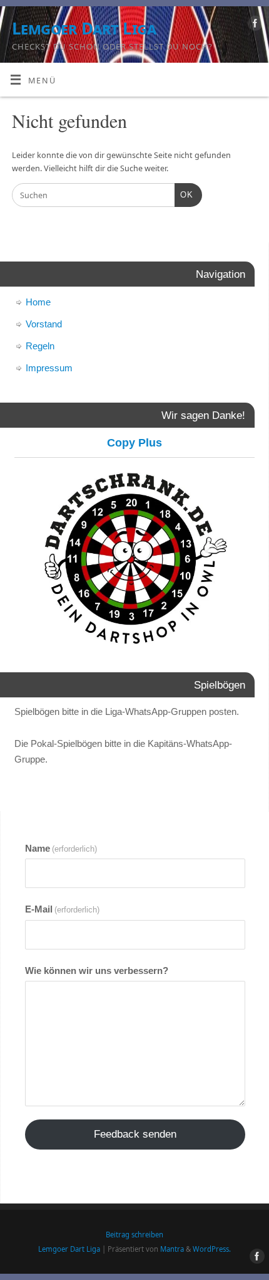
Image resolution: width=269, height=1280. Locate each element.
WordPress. (212, 1249)
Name (61, 848)
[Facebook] (254, 25)
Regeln (40, 346)
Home (38, 302)
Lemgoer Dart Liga (84, 28)
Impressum (49, 367)
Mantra (172, 1249)
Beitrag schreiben (134, 1234)
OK (184, 194)
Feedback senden (135, 1134)
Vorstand (44, 324)
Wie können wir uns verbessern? (96, 970)
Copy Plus (134, 442)
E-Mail (62, 909)
